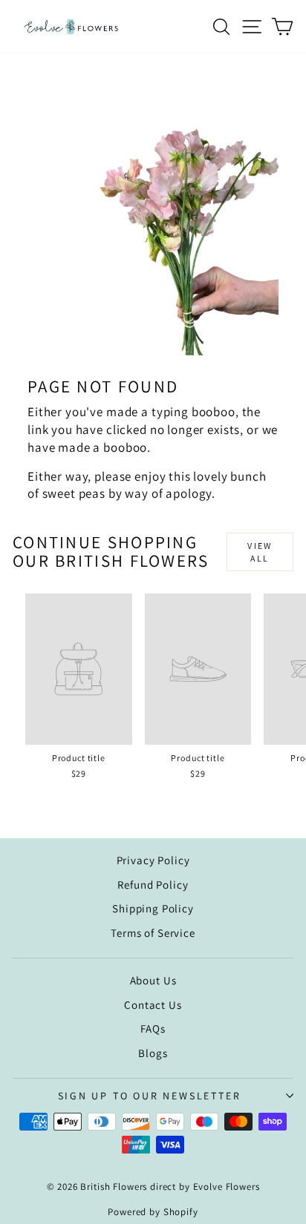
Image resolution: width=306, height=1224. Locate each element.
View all (260, 552)
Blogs (152, 1053)
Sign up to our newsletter (149, 1095)
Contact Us (153, 1005)
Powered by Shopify (153, 1211)
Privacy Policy (153, 860)
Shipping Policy (153, 908)
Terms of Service (153, 933)
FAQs (152, 1028)
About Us (153, 980)
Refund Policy (152, 885)
